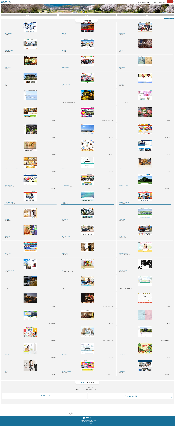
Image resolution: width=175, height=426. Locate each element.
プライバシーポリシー (85, 423)
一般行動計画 (91, 423)
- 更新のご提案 (71, 413)
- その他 (70, 414)
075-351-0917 (85, 421)
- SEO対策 (70, 412)
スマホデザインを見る (170, 18)
